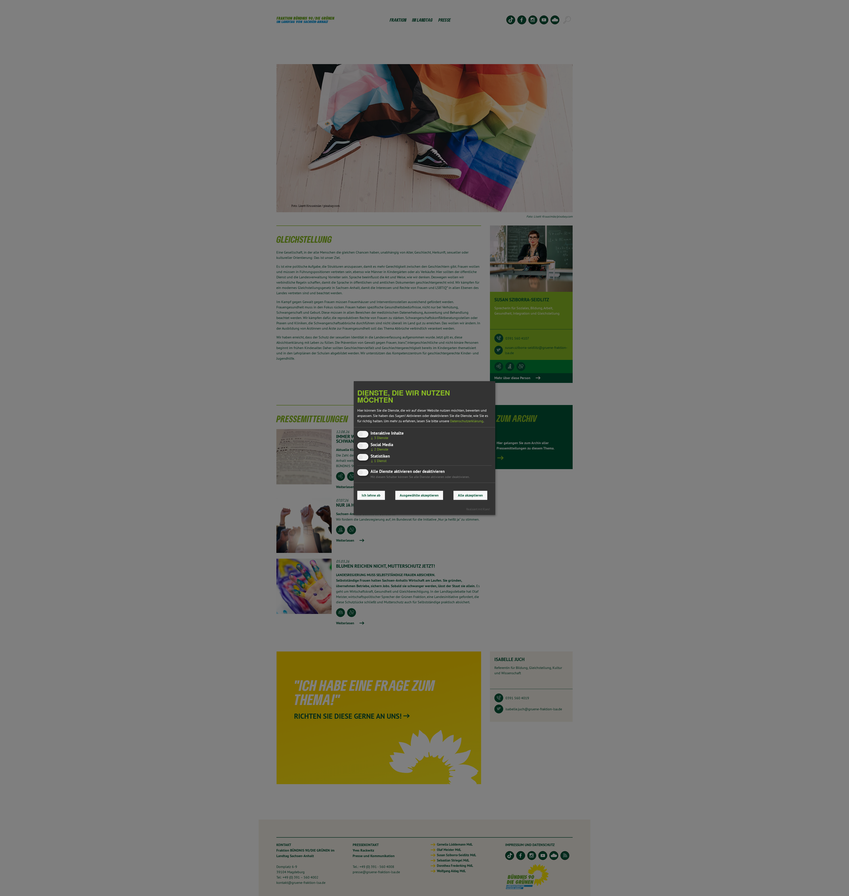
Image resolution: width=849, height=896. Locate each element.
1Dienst (378, 461)
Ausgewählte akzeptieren (419, 495)
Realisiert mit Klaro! (478, 509)
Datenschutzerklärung (466, 421)
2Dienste (379, 449)
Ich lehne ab (371, 495)
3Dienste (379, 438)
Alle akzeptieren (470, 495)
